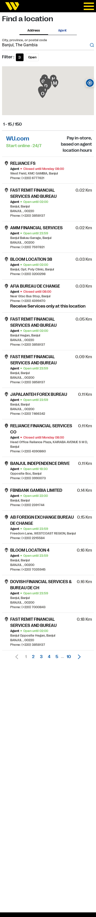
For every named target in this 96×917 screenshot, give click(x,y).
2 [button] (33, 656)
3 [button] (41, 656)
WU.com (17, 138)
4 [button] (49, 656)
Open (32, 57)
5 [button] (57, 656)
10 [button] (69, 656)
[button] (77, 656)
